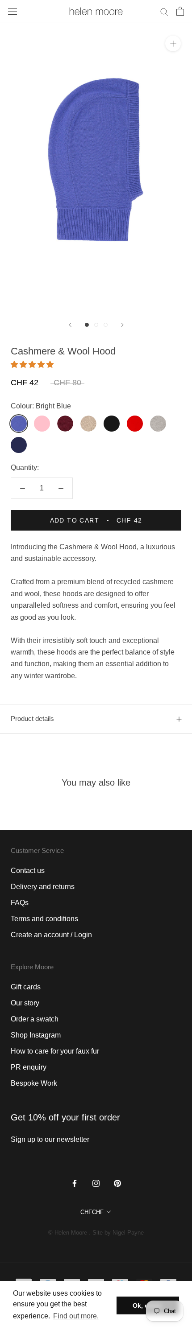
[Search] (164, 11)
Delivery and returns (43, 886)
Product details (32, 718)
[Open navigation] (12, 11)
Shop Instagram (36, 1035)
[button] (33, 364)
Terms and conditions (44, 918)
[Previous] (70, 325)
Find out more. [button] (76, 1316)
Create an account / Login (51, 935)
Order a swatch (34, 1019)
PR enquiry (28, 1067)
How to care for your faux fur (55, 1051)
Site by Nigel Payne (118, 1232)
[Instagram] (96, 1183)
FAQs (20, 902)
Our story (25, 1003)
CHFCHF (92, 1212)
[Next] (122, 325)
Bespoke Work (34, 1083)
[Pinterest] (117, 1183)
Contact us (28, 870)
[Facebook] (74, 1183)
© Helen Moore (67, 1232)
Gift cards (26, 987)
